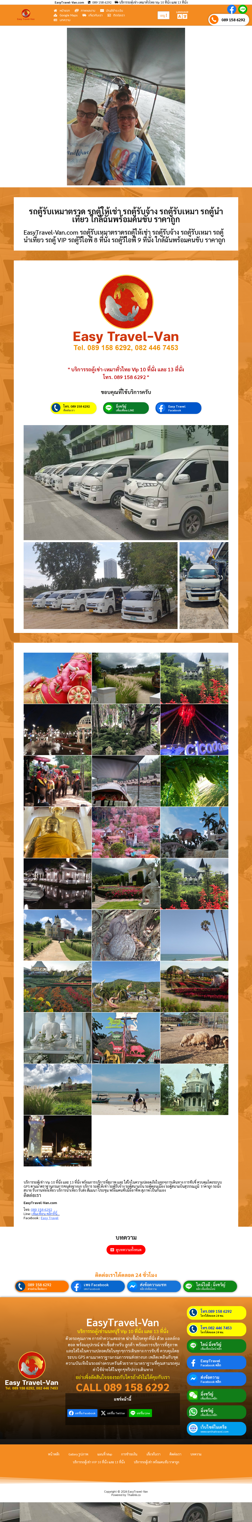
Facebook (174, 410)
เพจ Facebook (96, 1284)
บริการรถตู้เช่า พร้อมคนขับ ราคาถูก (156, 1462)
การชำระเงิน (129, 1454)
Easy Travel (176, 406)
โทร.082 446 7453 (216, 1327)
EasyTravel (210, 1360)
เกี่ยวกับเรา (153, 1454)
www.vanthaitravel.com (215, 1431)
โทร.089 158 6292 (216, 1311)
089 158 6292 (233, 19)
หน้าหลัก (53, 1454)
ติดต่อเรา (69, 410)
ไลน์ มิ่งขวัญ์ (211, 1344)
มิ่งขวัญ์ (121, 406)
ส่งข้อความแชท (153, 1284)
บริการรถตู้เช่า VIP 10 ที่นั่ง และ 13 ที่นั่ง (99, 1462)
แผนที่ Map (104, 1454)
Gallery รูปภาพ (78, 1454)
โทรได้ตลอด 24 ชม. (212, 1315)
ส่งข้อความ (210, 1377)
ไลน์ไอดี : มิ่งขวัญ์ (210, 1284)
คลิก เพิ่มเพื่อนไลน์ (205, 1289)
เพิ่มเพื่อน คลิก (209, 1398)
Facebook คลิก (211, 1365)
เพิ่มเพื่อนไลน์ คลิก (211, 1348)
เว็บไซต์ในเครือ (214, 1427)
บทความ (195, 1454)
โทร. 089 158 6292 (76, 406)
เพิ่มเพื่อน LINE (125, 410)
